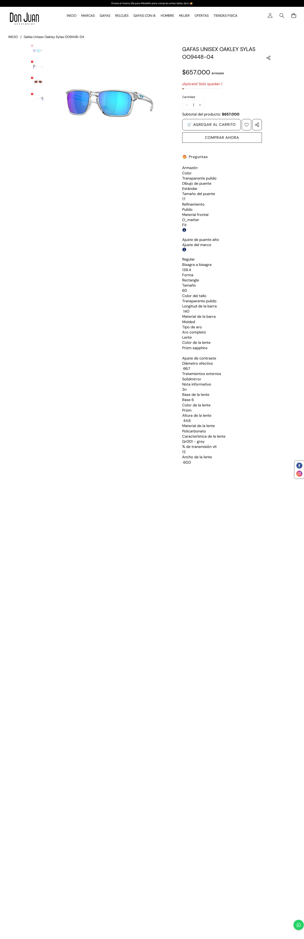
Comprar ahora (222, 137)
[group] (38, 50)
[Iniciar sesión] (270, 15)
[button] (281, 15)
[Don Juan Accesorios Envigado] (24, 18)
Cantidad (188, 97)
